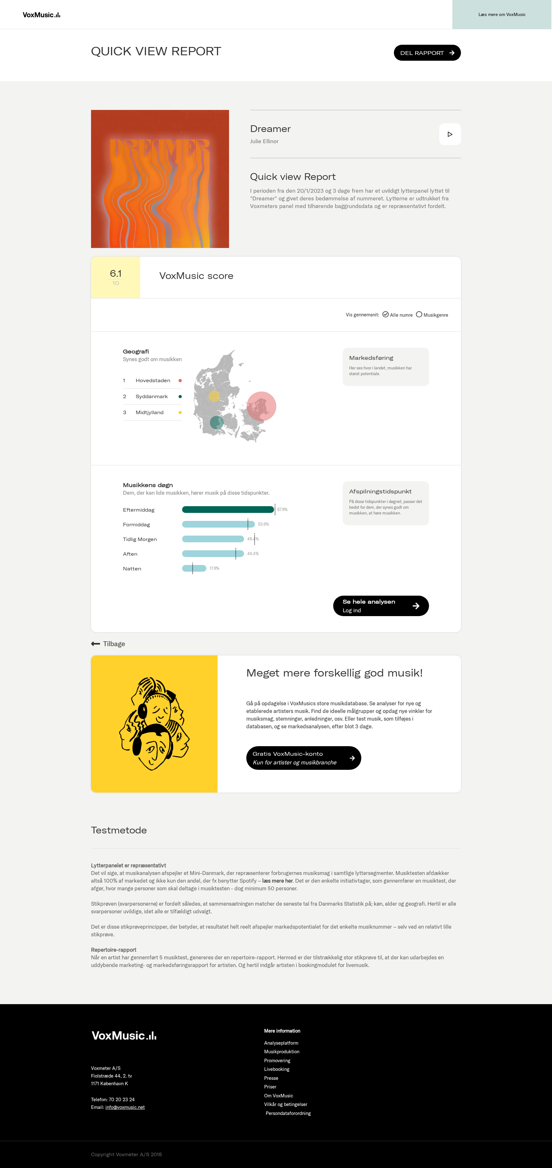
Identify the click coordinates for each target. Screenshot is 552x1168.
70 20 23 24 (122, 1099)
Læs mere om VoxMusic (502, 14)
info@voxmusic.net (125, 1107)
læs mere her (277, 880)
